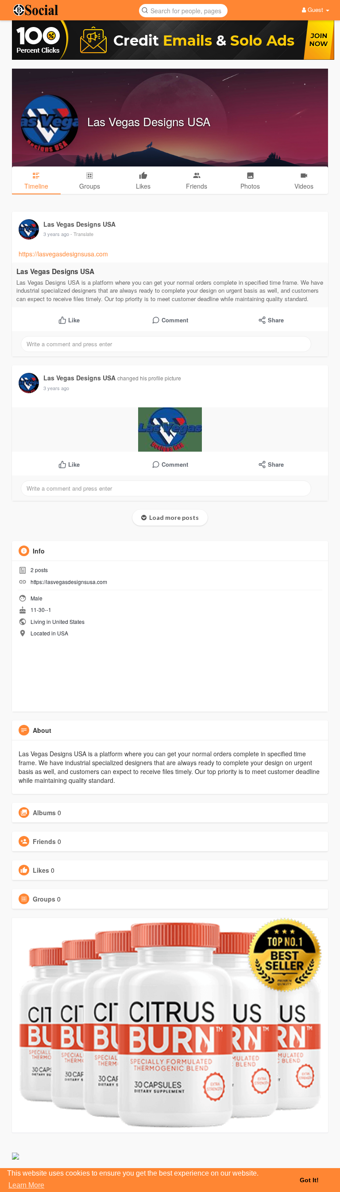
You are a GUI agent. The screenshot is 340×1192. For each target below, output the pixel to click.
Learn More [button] (26, 1185)
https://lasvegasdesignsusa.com (63, 253)
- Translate (81, 233)
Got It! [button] (309, 1180)
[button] (183, 10)
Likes (41, 870)
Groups (44, 898)
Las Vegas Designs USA (148, 121)
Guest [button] (315, 9)
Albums (44, 812)
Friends (44, 841)
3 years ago (56, 233)
